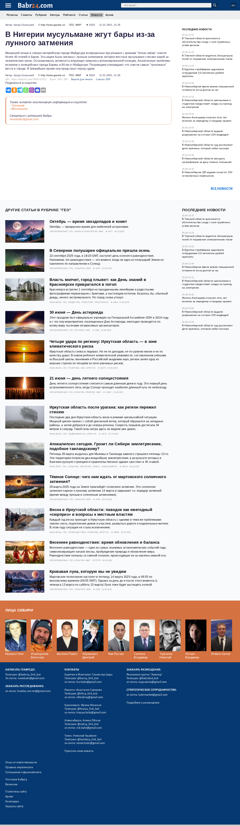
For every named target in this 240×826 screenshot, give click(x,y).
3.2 (26, 818)
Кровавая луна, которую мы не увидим (88, 571)
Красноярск (101, 302)
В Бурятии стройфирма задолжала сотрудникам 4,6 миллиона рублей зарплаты (203, 72)
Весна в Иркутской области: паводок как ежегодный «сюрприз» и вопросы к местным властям (101, 512)
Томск (95, 466)
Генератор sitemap (85, 818)
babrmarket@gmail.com (152, 694)
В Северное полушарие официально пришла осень (100, 250)
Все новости (222, 188)
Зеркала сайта (14, 806)
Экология (85, 466)
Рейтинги (69, 15)
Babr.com (35, 5)
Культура (79, 392)
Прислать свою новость (78, 751)
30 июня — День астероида (76, 312)
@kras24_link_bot (88, 708)
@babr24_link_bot (29, 674)
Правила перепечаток (19, 767)
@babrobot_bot (149, 678)
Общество (74, 302)
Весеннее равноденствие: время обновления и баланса (105, 542)
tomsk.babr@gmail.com (90, 743)
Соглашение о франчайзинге (23, 772)
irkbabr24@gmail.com (89, 697)
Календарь (12, 801)
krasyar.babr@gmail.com (91, 712)
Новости (96, 15)
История (79, 330)
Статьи (83, 15)
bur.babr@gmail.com (89, 682)
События (79, 268)
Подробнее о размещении (143, 702)
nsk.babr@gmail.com (89, 727)
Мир (78, 24)
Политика (73, 368)
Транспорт (87, 302)
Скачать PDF (103, 79)
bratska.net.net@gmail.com (33, 691)
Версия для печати (81, 79)
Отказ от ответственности (21, 762)
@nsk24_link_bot (87, 724)
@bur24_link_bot (87, 678)
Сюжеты (26, 15)
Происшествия (77, 532)
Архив (109, 15)
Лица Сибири (19, 610)
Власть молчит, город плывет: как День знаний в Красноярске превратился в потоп (98, 282)
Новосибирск (109, 466)
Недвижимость (77, 434)
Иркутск (90, 368)
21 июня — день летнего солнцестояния (89, 378)
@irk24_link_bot (87, 693)
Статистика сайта (16, 791)
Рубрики (41, 15)
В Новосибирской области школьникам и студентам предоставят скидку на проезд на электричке (207, 103)
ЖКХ (83, 368)
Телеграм (18, 105)
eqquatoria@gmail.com (152, 682)
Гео (71, 24)
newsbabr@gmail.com (24, 119)
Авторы (55, 15)
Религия (90, 392)
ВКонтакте (19, 108)
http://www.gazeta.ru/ (53, 24)
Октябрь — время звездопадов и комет (88, 221)
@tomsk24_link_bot (89, 739)
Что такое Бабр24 (16, 779)
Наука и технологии (86, 231)
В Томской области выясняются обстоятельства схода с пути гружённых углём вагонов (206, 42)
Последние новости (197, 29)
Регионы (12, 15)
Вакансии (11, 784)
